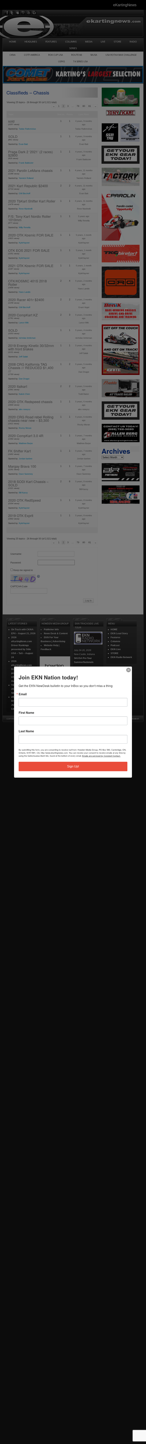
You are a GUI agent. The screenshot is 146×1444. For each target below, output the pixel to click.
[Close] (128, 670)
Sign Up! (73, 766)
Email (23, 694)
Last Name (26, 731)
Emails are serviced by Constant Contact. (101, 755)
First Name (26, 712)
